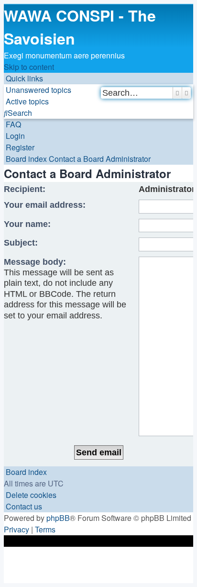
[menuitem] (37, 89)
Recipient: (24, 189)
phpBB (58, 517)
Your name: (27, 224)
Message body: (35, 262)
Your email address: (45, 205)
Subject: (21, 243)
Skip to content (29, 66)
